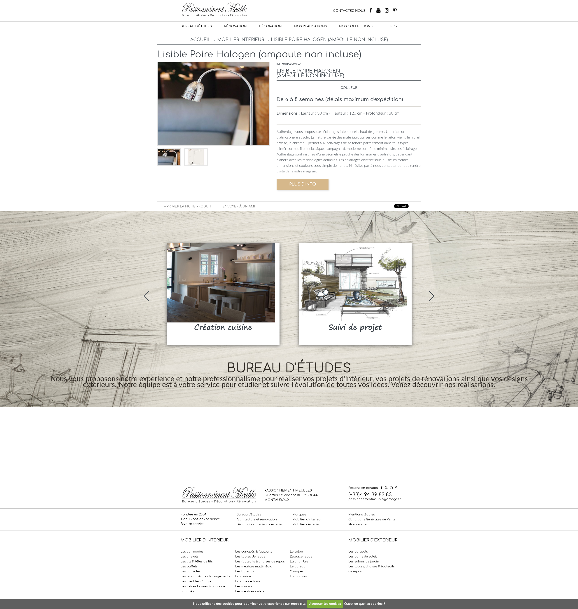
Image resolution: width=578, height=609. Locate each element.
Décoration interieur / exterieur (261, 524)
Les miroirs (243, 586)
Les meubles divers (249, 591)
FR (393, 26)
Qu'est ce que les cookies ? (364, 603)
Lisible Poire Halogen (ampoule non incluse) (329, 39)
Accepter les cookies (325, 603)
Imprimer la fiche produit (187, 206)
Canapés (296, 571)
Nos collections (356, 26)
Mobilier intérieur (240, 39)
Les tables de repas (250, 556)
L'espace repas (301, 556)
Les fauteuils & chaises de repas (260, 561)
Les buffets (189, 566)
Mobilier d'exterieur (307, 524)
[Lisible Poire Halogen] (169, 157)
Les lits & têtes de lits (197, 561)
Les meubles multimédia (253, 566)
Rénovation (235, 26)
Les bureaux (244, 571)
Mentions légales (361, 514)
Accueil (200, 39)
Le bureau (297, 566)
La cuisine (243, 576)
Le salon (296, 551)
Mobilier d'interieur (307, 519)
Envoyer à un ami (238, 206)
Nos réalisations (310, 26)
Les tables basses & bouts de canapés (203, 589)
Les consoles (190, 571)
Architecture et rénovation (257, 519)
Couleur (348, 87)
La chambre (299, 561)
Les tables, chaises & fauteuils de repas (371, 569)
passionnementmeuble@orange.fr (374, 499)
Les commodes (192, 551)
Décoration (270, 26)
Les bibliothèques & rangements (205, 576)
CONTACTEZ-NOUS (349, 10)
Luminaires (298, 576)
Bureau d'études (196, 26)
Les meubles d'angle (196, 581)
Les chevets (189, 556)
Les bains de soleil (362, 556)
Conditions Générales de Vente (371, 519)
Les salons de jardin (363, 561)
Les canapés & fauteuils (253, 551)
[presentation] (146, 296)
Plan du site (357, 524)
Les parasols (358, 551)
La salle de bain (247, 581)
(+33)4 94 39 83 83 (370, 494)
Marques (299, 514)
